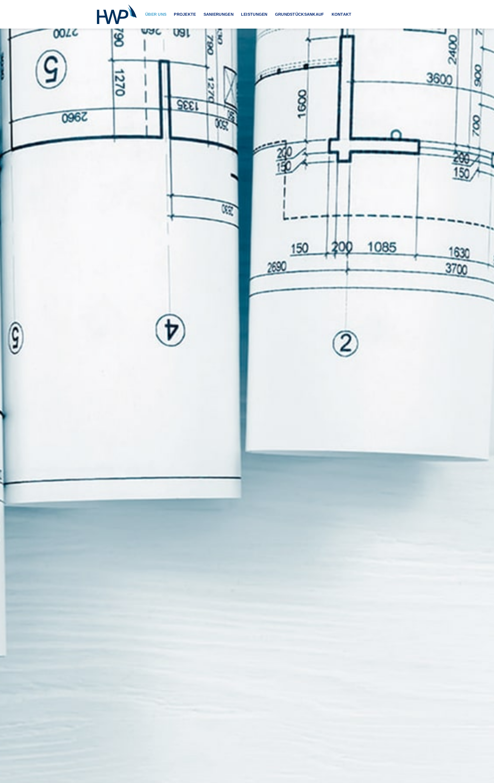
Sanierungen (219, 14)
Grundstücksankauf (299, 14)
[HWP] (117, 14)
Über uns (155, 14)
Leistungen (254, 14)
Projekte (185, 14)
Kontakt (342, 14)
